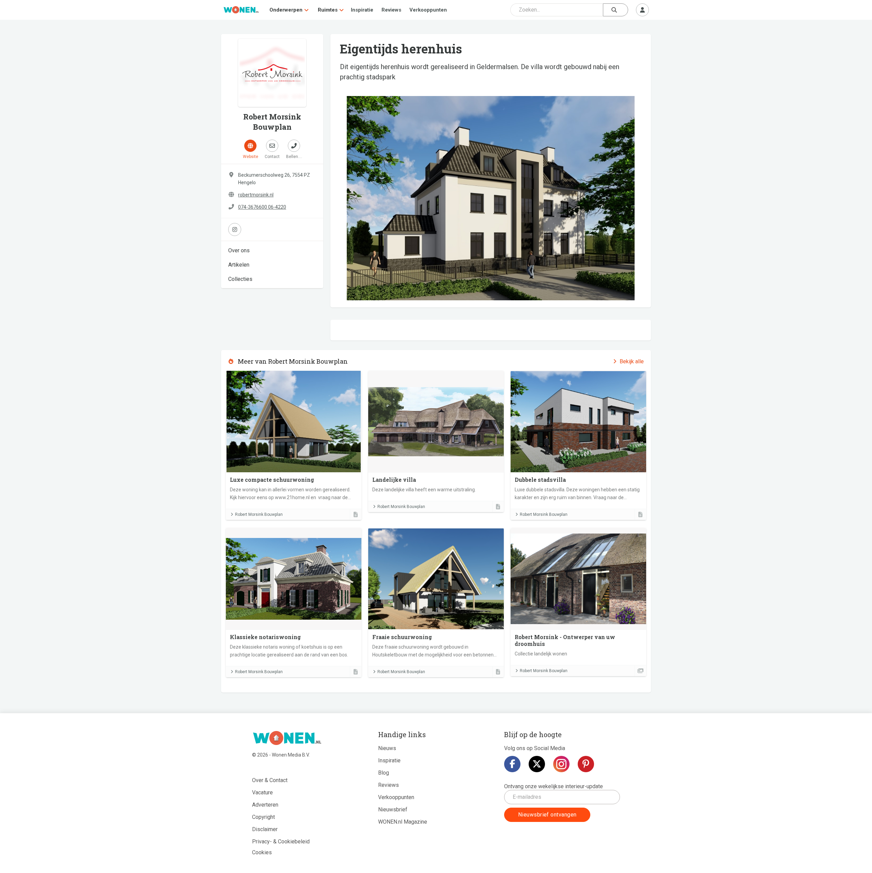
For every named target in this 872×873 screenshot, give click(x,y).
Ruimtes (328, 10)
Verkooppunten (428, 10)
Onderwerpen (285, 10)
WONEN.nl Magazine (402, 822)
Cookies (262, 852)
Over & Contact (269, 780)
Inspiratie (362, 10)
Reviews (391, 10)
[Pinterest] (586, 764)
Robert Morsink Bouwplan (259, 514)
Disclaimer (265, 829)
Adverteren (265, 804)
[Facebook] (512, 764)
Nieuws (387, 748)
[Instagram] (561, 764)
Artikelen (238, 264)
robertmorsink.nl (256, 194)
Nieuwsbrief (392, 809)
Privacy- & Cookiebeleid (281, 841)
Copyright (263, 817)
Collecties (240, 279)
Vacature (262, 792)
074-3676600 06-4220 (262, 207)
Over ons (239, 250)
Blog (383, 772)
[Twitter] (537, 764)
